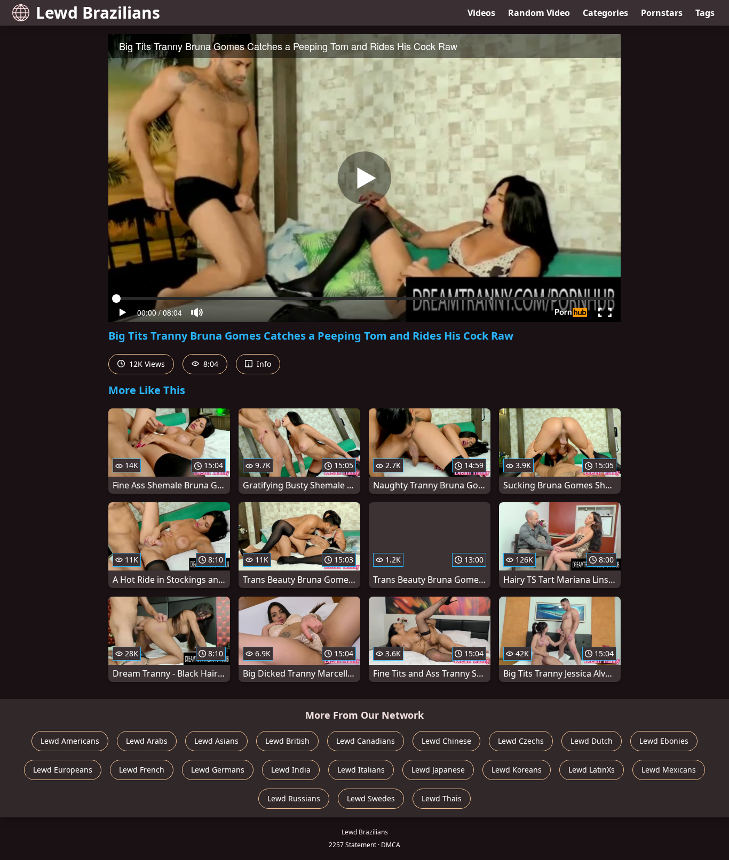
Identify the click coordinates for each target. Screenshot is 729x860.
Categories (605, 13)
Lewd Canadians (365, 741)
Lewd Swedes (371, 798)
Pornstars (662, 13)
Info (263, 364)
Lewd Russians (293, 798)
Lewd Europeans (62, 770)
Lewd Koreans (517, 770)
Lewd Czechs (521, 741)
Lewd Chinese (446, 741)
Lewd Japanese (438, 770)
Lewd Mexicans (668, 770)
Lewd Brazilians (98, 12)
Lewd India (291, 770)
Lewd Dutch (591, 741)
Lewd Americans (70, 741)
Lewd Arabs (147, 741)
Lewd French (141, 770)
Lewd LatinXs (591, 770)
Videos (481, 13)
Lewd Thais (442, 798)
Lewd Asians (216, 741)
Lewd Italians (361, 770)
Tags (705, 13)
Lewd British (287, 741)
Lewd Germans (217, 770)
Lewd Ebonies (663, 741)
